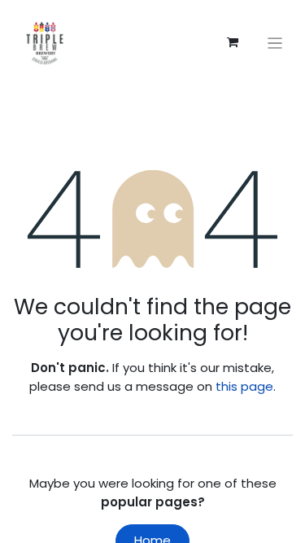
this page (244, 386)
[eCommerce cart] (232, 42)
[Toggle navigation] (275, 42)
